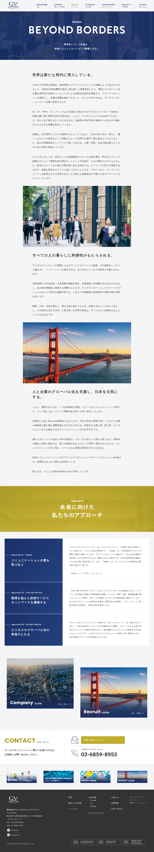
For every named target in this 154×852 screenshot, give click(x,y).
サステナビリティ (96, 813)
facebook (14, 830)
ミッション (73, 809)
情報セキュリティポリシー (138, 803)
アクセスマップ (14, 819)
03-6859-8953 (99, 754)
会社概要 (93, 800)
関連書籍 (93, 806)
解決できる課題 (75, 803)
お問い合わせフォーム (94, 740)
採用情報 (115, 803)
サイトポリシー (134, 800)
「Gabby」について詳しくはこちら (84, 573)
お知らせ (115, 797)
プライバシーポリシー (136, 797)
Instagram (15, 835)
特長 (70, 797)
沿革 (91, 803)
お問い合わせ (117, 809)
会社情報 (92, 797)
